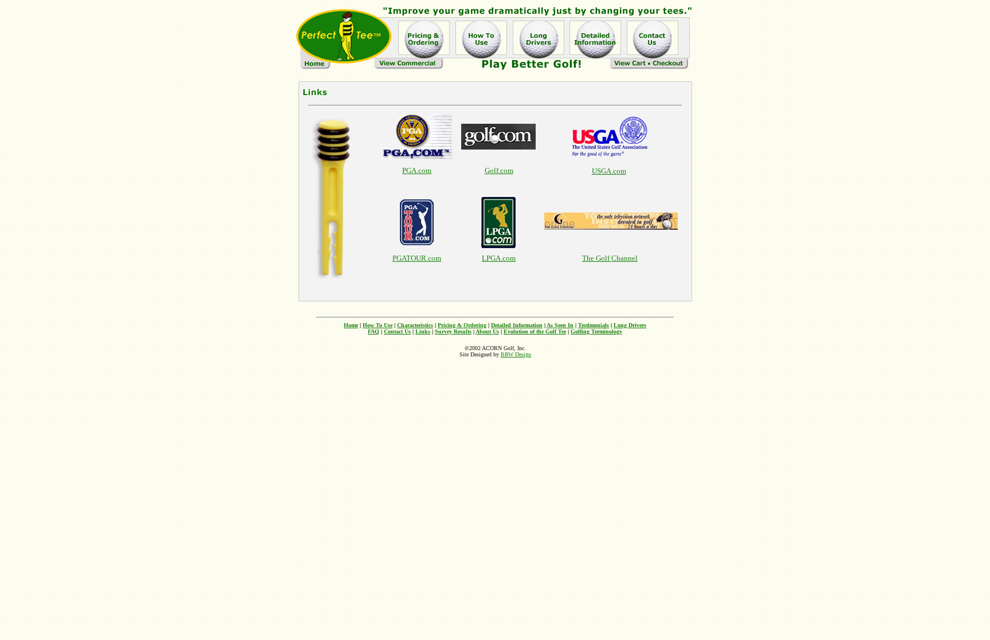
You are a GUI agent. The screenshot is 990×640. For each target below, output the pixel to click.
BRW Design (516, 354)
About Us (487, 331)
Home (351, 325)
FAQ (373, 331)
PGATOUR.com (416, 258)
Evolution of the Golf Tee (535, 331)
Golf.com (499, 170)
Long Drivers (630, 325)
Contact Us (397, 331)
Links (422, 331)
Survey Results (453, 331)
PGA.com (416, 170)
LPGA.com (499, 258)
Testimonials (593, 325)
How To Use (377, 325)
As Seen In (560, 325)
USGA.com (609, 171)
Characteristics (415, 325)
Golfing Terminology (596, 331)
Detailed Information (517, 325)
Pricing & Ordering (462, 325)
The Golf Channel (610, 258)
